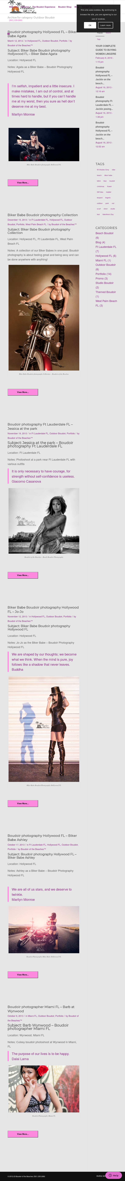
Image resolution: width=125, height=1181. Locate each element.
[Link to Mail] (8, 33)
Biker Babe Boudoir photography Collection (43, 215)
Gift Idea (100, 192)
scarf (99, 208)
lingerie (108, 197)
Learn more (105, 25)
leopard (99, 197)
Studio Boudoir (105, 283)
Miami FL (32, 1015)
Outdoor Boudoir (50, 40)
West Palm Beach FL (36, 224)
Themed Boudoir (106, 292)
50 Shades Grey (103, 169)
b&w (113, 169)
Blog (98, 242)
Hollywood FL (34, 40)
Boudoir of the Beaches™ (20, 45)
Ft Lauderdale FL (40, 219)
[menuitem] (13, 7)
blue (105, 181)
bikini (99, 181)
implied (108, 192)
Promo (100, 278)
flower (109, 186)
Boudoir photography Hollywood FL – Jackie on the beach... (104, 75)
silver (106, 208)
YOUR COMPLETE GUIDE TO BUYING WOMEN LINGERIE (106, 49)
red (113, 203)
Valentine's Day (108, 214)
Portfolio (63, 40)
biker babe (108, 175)
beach (99, 175)
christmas (100, 186)
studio (113, 208)
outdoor (100, 203)
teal (98, 214)
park (107, 203)
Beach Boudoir (105, 233)
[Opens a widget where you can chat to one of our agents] (113, 1175)
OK (90, 25)
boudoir (112, 181)
